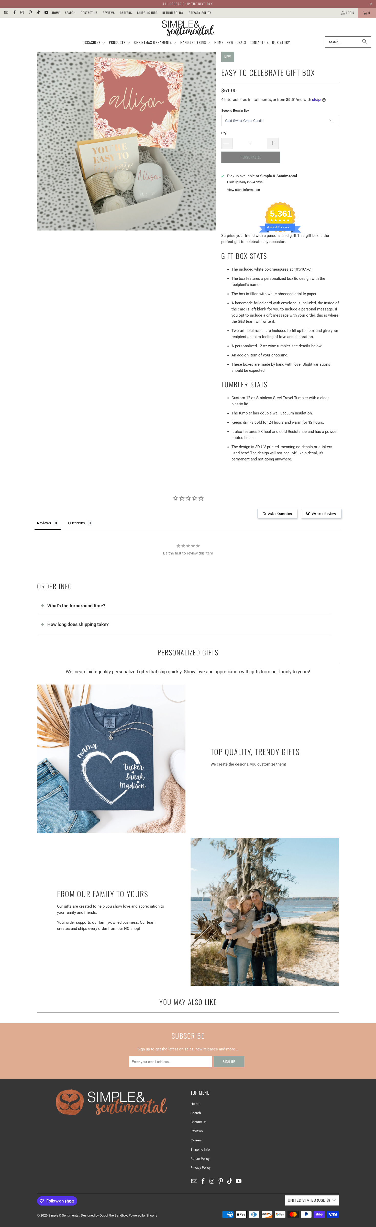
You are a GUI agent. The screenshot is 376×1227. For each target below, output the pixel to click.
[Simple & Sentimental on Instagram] (22, 12)
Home (56, 12)
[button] (94, 42)
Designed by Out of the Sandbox (104, 1215)
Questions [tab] (76, 522)
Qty (223, 133)
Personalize (250, 157)
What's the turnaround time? (76, 605)
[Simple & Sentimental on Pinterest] (30, 12)
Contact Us (89, 12)
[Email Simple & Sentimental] (6, 12)
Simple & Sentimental (63, 1215)
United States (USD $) (309, 1200)
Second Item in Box (235, 110)
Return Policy (173, 12)
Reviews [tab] (44, 522)
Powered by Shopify (143, 1215)
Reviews (109, 12)
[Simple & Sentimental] (188, 28)
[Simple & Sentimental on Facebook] (14, 12)
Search (70, 12)
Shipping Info (147, 12)
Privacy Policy (200, 12)
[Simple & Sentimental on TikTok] (38, 12)
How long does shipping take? (78, 624)
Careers (126, 12)
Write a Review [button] (324, 513)
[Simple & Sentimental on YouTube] (46, 12)
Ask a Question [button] (280, 513)
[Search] (364, 42)
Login (350, 12)
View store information (243, 190)
